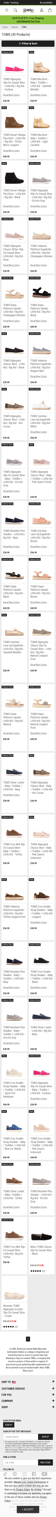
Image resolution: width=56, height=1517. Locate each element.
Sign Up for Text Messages (17, 1431)
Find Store (45, 1462)
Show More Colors (11, 95)
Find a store (9, 1457)
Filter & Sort (29, 43)
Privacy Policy (26, 1448)
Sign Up (8, 1425)
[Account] (42, 10)
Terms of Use (13, 1448)
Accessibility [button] (46, 2)
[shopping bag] (50, 10)
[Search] (15, 10)
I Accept (28, 1509)
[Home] (28, 10)
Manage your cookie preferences (30, 1482)
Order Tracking (11, 2)
